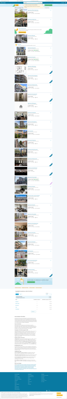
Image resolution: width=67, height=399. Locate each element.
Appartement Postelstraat (32, 112)
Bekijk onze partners (31, 395)
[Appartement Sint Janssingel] (21, 180)
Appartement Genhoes (31, 269)
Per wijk (17, 294)
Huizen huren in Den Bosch (30, 364)
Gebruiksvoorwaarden (17, 376)
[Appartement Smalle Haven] (21, 22)
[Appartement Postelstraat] (21, 116)
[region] (33, 395)
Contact (15, 385)
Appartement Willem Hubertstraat (33, 10)
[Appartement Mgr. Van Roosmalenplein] (21, 199)
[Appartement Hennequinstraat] (21, 97)
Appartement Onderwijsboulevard (33, 223)
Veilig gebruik (16, 380)
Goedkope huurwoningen (18, 287)
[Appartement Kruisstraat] (21, 60)
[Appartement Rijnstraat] (21, 39)
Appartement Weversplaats (32, 214)
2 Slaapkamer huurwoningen (25, 287)
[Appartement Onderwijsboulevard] (21, 226)
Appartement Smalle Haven (32, 19)
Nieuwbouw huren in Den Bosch (31, 365)
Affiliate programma (17, 384)
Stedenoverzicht (30, 381)
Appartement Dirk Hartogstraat (32, 75)
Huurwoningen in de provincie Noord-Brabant (21, 367)
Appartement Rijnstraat (31, 35)
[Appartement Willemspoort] (21, 106)
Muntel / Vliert (17, 303)
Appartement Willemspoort (32, 103)
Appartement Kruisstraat (31, 57)
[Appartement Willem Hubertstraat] (21, 13)
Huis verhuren (42, 376)
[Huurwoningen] (3, 2)
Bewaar (49, 5)
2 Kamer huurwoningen (32, 287)
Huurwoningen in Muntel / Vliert (19, 369)
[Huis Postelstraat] (21, 254)
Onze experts (42, 381)
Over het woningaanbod (30, 375)
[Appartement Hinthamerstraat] (21, 88)
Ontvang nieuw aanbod (22, 32)
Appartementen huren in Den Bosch (22, 364)
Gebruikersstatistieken (17, 389)
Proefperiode (29, 384)
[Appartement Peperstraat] (21, 51)
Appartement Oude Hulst (31, 232)
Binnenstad (17, 305)
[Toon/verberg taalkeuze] (65, 2)
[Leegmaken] (39, 2)
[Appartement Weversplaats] (21, 217)
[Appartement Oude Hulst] (21, 236)
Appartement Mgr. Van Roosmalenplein (34, 195)
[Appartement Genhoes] (21, 273)
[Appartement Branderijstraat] (21, 125)
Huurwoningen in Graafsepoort (33, 368)
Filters (17, 5)
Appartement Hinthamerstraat (32, 84)
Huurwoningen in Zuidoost (30, 367)
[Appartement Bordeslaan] (21, 245)
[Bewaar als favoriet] (51, 10)
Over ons (16, 381)
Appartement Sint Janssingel (32, 177)
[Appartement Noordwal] (21, 189)
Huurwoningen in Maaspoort (18, 368)
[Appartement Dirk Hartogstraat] (21, 79)
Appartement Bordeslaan (31, 241)
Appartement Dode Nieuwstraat (33, 149)
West (16, 307)
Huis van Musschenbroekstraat (32, 260)
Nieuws (29, 380)
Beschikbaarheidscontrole (31, 376)
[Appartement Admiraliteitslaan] (21, 171)
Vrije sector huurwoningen (39, 287)
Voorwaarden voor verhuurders (44, 375)
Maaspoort (17, 301)
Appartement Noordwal (31, 186)
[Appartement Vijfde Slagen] (21, 69)
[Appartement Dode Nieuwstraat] (21, 152)
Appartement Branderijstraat (32, 121)
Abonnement (16, 375)
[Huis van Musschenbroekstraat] (21, 263)
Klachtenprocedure (17, 386)
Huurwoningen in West (25, 368)
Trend (20, 294)
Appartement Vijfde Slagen (32, 66)
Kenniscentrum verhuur (43, 380)
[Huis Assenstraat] (21, 134)
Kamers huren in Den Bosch (23, 365)
